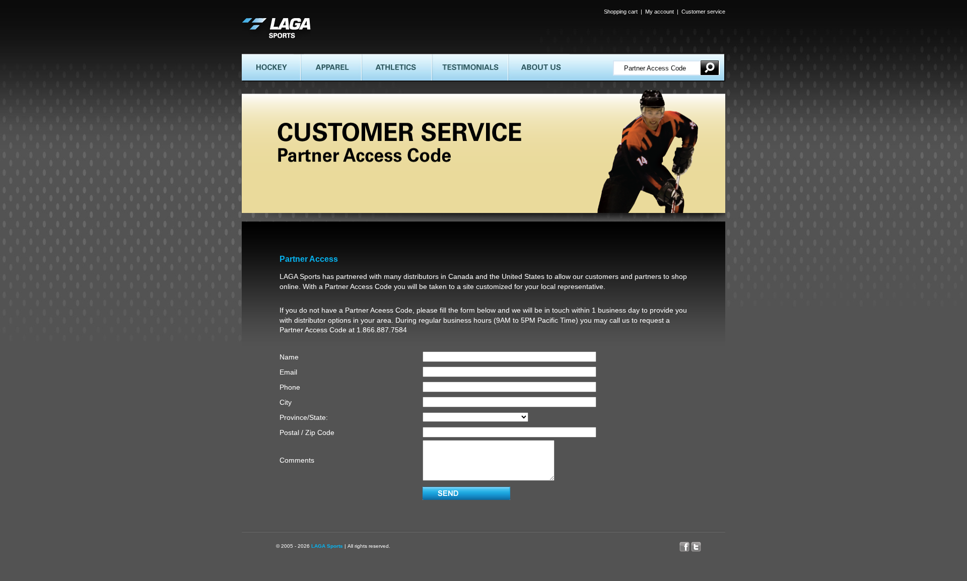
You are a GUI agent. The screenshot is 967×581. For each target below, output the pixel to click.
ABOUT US (522, 57)
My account (659, 12)
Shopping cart (621, 12)
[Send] (466, 493)
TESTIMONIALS (454, 57)
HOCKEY (254, 57)
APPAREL (313, 57)
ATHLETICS (377, 57)
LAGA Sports (327, 546)
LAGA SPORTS (263, 21)
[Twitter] (701, 544)
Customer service (703, 12)
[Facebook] (685, 544)
